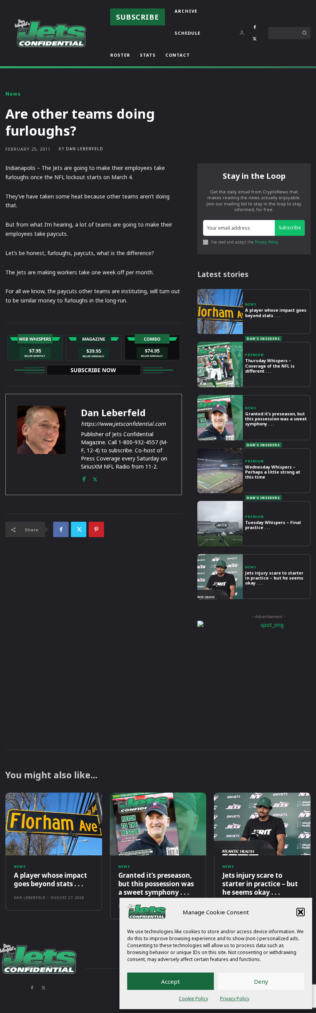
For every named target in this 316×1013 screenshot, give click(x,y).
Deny (261, 981)
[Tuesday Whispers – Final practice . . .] (220, 523)
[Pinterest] (96, 529)
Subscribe (290, 227)
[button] (300, 912)
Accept (170, 981)
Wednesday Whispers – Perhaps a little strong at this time (272, 472)
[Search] (304, 33)
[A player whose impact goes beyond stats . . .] (220, 311)
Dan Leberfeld (84, 148)
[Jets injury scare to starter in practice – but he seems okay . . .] (220, 577)
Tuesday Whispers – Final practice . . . (273, 524)
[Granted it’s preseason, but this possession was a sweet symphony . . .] (220, 417)
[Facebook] (254, 27)
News (13, 93)
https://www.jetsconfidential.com (123, 423)
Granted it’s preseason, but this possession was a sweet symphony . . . (276, 419)
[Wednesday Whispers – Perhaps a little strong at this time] (220, 471)
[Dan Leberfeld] (41, 444)
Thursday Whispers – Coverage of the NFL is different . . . (269, 365)
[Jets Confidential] (50, 33)
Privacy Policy (234, 998)
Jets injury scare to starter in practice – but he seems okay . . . (274, 578)
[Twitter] (254, 39)
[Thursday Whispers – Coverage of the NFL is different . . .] (220, 364)
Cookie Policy (193, 998)
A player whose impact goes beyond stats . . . (275, 312)
